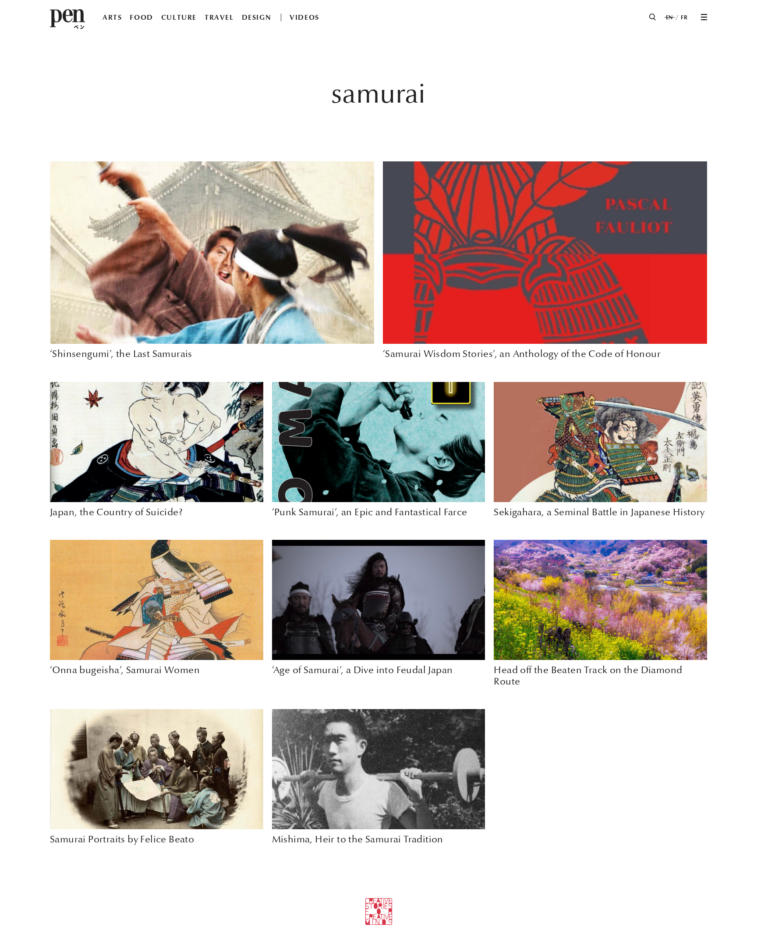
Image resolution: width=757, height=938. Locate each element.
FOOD (141, 17)
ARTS (112, 17)
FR (684, 17)
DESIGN (257, 17)
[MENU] (704, 17)
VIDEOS (304, 17)
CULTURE (179, 17)
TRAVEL (219, 17)
